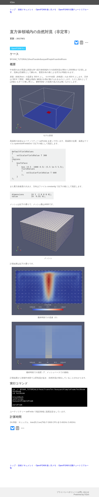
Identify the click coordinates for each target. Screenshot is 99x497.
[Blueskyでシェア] (76, 44)
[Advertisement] (54, 21)
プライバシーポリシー (66, 492)
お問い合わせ (83, 492)
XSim (12, 2)
